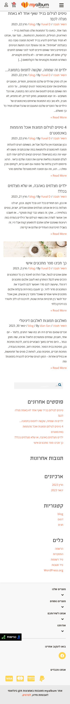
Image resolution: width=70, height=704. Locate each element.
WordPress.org (53, 570)
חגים (60, 525)
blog (32, 24)
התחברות (58, 554)
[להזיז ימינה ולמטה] (4, 638)
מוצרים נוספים (58, 601)
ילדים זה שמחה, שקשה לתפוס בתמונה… (36, 69)
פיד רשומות (57, 559)
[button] (61, 5)
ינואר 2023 (57, 490)
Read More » (59, 117)
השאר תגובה (60, 24)
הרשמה (59, 548)
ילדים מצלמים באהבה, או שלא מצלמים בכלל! (39, 437)
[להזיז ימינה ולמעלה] (4, 636)
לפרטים (27, 695)
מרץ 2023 (57, 485)
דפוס (60, 519)
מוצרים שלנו (59, 589)
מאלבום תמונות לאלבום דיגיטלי (43, 320)
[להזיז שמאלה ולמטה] (3, 638)
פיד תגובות (57, 565)
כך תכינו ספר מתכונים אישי (46, 262)
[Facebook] (62, 655)
